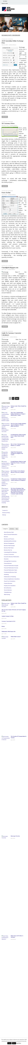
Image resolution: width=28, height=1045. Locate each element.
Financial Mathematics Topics (10, 570)
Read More (4, 116)
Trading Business (8, 592)
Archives (12, 528)
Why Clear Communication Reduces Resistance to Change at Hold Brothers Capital (18, 414)
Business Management (9, 543)
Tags (17, 528)
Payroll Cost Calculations (9, 581)
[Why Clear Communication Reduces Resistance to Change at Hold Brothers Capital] (6, 412)
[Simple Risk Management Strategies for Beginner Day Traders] (6, 452)
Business (6, 536)
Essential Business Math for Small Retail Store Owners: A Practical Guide (18, 463)
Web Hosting (7, 594)
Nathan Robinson (13, 44)
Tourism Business (8, 590)
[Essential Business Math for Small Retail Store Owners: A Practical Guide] (6, 461)
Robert (3, 626)
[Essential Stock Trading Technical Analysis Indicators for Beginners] (6, 479)
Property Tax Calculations (9, 585)
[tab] (5, 529)
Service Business (7, 587)
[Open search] (25, 15)
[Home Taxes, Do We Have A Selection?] (6, 936)
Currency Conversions (9, 554)
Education (6, 558)
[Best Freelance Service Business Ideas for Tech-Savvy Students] (6, 471)
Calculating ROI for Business (10, 552)
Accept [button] (9, 1043)
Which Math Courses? (16, 636)
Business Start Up (8, 550)
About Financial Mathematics (10, 534)
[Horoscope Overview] (6, 836)
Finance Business (8, 563)
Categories (5, 528)
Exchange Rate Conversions (7, 39)
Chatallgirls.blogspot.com (10, 267)
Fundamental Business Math (10, 572)
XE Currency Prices (8, 123)
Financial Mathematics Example (11, 565)
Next (17, 398)
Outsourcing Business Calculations (12, 578)
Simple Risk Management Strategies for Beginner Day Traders (17, 453)
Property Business (8, 583)
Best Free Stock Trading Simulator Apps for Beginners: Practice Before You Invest (18, 425)
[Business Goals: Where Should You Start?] (6, 406)
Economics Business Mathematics (11, 556)
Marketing (6, 574)
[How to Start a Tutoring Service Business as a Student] (6, 444)
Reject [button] (14, 1043)
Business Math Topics (9, 547)
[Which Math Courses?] (6, 636)
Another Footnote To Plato (7, 616)
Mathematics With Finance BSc (9, 631)
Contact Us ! (5, 510)
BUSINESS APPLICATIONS (10, 541)
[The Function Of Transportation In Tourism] (6, 736)
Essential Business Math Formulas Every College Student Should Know (18, 436)
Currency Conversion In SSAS (8, 621)
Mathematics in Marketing (10, 576)
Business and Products (9, 538)
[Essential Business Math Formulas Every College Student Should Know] (6, 434)
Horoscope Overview (15, 836)
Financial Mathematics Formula (11, 567)
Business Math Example (9, 545)
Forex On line (6, 192)
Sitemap (4, 514)
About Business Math (9, 532)
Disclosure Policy (6, 512)
